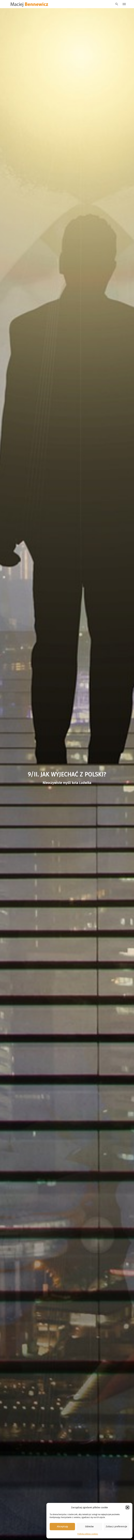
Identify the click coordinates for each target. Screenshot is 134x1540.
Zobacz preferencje (116, 1526)
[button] (127, 1507)
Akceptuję (62, 1526)
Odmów (89, 1526)
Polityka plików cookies (87, 1534)
